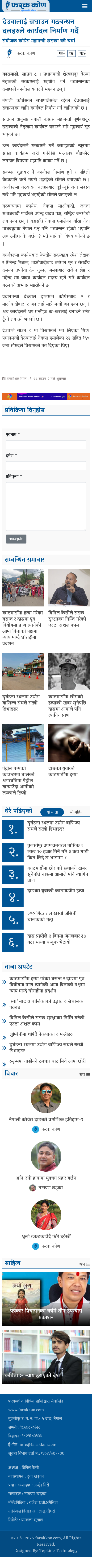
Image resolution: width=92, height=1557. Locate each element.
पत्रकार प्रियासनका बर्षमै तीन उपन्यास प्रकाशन (46, 1314)
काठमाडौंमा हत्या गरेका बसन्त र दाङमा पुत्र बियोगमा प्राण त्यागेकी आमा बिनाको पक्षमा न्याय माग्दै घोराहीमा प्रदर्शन (22, 628)
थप (82, 1075)
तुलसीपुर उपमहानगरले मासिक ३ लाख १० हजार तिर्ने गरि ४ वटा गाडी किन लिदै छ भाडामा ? (57, 852)
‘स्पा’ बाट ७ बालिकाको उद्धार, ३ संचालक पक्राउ (46, 1004)
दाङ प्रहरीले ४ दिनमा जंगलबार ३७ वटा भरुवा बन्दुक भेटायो (56, 939)
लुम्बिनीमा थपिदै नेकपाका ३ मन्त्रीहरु (41, 1034)
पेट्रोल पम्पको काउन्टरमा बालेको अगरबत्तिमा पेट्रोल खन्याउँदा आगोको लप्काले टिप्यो (18, 781)
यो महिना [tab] (77, 812)
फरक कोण (26, 53)
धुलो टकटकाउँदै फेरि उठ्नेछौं (46, 1236)
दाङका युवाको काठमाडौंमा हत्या (63, 771)
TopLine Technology (58, 1551)
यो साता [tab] (52, 812)
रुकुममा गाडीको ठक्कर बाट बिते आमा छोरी (47, 1061)
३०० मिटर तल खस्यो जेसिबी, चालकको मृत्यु (52, 916)
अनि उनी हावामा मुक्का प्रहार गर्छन (46, 1178)
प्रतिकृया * (14, 477)
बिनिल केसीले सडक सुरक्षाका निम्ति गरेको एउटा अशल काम (67, 619)
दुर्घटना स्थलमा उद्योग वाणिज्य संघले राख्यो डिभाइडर (21, 703)
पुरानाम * (13, 435)
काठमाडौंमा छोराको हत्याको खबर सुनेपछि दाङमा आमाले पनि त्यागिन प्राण (67, 706)
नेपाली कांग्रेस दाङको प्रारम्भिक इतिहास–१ (46, 1120)
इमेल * (11, 456)
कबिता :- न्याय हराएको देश (32, 1376)
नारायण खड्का (51, 1188)
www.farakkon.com (26, 1410)
